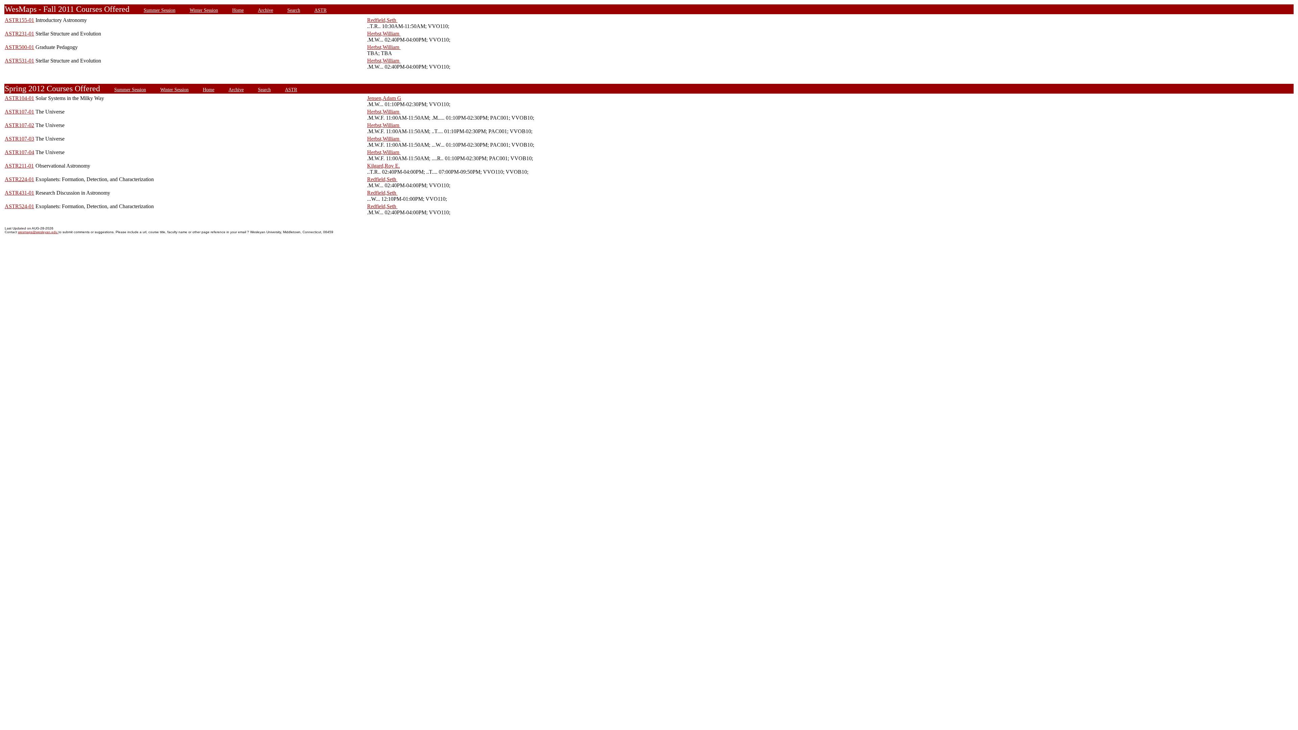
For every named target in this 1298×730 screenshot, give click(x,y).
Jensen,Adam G (384, 98)
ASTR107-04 (19, 152)
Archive (265, 10)
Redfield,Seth (382, 20)
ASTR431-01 (19, 193)
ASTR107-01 (19, 112)
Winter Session (204, 10)
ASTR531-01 (19, 61)
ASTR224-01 (19, 179)
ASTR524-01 (19, 206)
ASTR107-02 (19, 125)
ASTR (320, 10)
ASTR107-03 (19, 139)
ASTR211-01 (19, 166)
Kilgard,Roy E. (383, 166)
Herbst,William (384, 33)
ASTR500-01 (19, 47)
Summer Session (159, 10)
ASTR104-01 (19, 98)
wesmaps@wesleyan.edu (38, 232)
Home (238, 10)
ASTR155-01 (19, 20)
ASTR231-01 (19, 33)
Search (293, 10)
